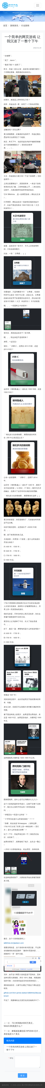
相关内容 (10, 1041)
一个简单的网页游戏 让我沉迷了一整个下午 (21, 1048)
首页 (5, 26)
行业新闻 (25, 26)
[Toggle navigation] (37, 5)
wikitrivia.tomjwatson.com (14, 943)
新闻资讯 (14, 26)
